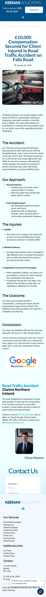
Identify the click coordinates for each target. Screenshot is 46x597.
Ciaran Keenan (34, 457)
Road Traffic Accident (20, 386)
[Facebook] (23, 509)
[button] (23, 17)
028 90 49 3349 (26, 414)
